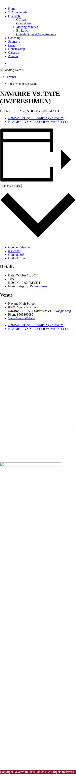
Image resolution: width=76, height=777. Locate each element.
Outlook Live (16, 258)
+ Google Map (61, 311)
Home (12, 8)
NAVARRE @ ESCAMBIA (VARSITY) (36, 118)
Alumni (13, 56)
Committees (23, 23)
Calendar (14, 52)
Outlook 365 (16, 254)
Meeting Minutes (27, 27)
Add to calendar (11, 186)
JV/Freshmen (38, 286)
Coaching (14, 38)
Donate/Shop (16, 49)
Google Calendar (19, 247)
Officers (21, 19)
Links (11, 45)
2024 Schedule (17, 12)
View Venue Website (21, 318)
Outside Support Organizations (36, 34)
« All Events (8, 77)
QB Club (14, 16)
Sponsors (14, 41)
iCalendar (14, 251)
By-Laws (22, 30)
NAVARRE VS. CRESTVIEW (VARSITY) (38, 121)
